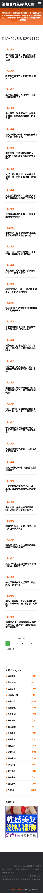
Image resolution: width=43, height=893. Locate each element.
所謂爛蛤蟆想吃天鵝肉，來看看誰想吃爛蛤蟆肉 (20, 215)
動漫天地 (23, 739)
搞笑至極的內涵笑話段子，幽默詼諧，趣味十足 (20, 583)
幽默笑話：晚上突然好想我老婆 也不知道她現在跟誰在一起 (20, 234)
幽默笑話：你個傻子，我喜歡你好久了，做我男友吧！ (20, 271)
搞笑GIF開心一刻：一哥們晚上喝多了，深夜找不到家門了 (21, 290)
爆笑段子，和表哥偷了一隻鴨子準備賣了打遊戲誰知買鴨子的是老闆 (20, 115)
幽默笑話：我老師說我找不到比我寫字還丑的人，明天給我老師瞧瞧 (20, 390)
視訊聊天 (23, 784)
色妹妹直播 (36, 879)
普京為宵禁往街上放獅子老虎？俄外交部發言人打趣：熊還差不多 (20, 430)
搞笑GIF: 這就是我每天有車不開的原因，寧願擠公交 (20, 564)
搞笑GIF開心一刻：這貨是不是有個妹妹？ (21, 468)
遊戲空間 (23, 746)
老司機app (7, 879)
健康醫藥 (23, 777)
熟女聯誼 (15, 879)
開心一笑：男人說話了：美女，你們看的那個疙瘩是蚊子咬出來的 (20, 369)
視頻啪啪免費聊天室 (17, 889)
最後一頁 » (11, 649)
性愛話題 (23, 701)
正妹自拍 (23, 689)
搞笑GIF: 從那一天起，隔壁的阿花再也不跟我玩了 (20, 527)
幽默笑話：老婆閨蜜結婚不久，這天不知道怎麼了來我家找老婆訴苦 (20, 155)
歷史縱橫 (23, 727)
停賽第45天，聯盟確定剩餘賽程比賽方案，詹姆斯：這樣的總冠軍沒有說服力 (20, 624)
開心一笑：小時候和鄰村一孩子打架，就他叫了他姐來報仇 (20, 253)
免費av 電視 (17, 866)
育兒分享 (23, 765)
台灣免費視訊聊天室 (23, 869)
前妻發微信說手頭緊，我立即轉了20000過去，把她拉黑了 (20, 327)
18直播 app (9, 869)
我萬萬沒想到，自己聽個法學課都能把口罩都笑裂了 (20, 546)
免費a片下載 (25, 879)
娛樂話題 (23, 752)
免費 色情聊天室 (34, 876)
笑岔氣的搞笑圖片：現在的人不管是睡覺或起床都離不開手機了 (20, 196)
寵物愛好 (23, 758)
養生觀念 (23, 771)
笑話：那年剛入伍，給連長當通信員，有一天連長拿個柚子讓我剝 (20, 176)
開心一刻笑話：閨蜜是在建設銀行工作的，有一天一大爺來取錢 (20, 410)
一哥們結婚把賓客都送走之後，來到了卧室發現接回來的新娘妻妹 (20, 488)
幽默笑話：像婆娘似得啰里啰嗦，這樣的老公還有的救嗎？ (19, 508)
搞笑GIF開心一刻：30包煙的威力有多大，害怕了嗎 (21, 135)
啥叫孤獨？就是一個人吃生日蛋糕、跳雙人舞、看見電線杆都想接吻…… (20, 57)
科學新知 (23, 733)
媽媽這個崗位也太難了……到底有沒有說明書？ (21, 450)
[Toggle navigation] (39, 3)
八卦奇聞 (23, 714)
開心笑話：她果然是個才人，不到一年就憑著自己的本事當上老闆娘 (20, 348)
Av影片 (23, 790)
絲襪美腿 (23, 676)
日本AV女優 (23, 695)
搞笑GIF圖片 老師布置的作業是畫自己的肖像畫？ (21, 309)
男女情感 (23, 708)
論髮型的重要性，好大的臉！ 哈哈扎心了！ (20, 77)
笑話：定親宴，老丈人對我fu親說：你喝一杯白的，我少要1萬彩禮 (21, 603)
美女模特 (23, 682)
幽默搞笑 (10, 49)
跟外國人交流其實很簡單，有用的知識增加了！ (20, 95)
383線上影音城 (28, 866)
